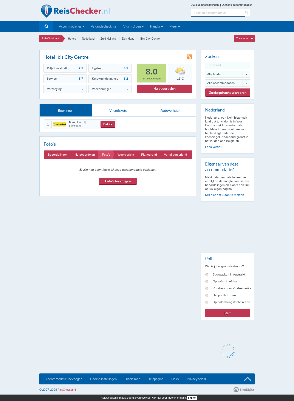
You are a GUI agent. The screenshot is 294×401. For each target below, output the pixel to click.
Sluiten (192, 397)
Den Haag (128, 38)
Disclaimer (132, 379)
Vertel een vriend (175, 154)
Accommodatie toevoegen (63, 379)
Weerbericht (126, 154)
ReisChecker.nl (51, 38)
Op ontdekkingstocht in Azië (231, 302)
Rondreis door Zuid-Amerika (232, 288)
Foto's (106, 154)
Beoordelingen (58, 154)
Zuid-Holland (108, 38)
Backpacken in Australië (229, 274)
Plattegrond (149, 154)
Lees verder (213, 147)
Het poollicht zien (224, 295)
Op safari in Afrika (225, 281)
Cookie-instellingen (103, 379)
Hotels (72, 38)
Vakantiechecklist (103, 26)
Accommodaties (70, 26)
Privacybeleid (196, 379)
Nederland (88, 38)
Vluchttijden (132, 26)
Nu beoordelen (164, 88)
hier (159, 397)
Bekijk (107, 124)
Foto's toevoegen (118, 181)
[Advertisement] (227, 226)
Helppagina (155, 379)
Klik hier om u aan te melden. (225, 195)
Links (175, 379)
